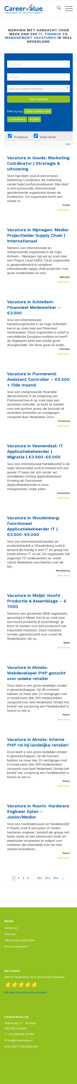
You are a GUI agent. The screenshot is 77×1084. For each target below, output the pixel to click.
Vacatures (10, 927)
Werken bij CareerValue (19, 940)
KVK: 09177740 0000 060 (21, 1046)
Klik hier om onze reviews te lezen (25, 992)
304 (55, 878)
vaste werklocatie (37, 111)
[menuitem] (57, 9)
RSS (68, 144)
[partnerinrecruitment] (31, 8)
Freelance (20, 137)
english (34, 119)
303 (47, 878)
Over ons (10, 934)
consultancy (17, 119)
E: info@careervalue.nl (18, 1040)
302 (39, 878)
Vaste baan (47, 137)
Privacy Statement (16, 946)
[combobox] (38, 88)
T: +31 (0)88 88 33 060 (19, 1034)
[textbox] (38, 89)
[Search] (57, 8)
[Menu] (67, 8)
